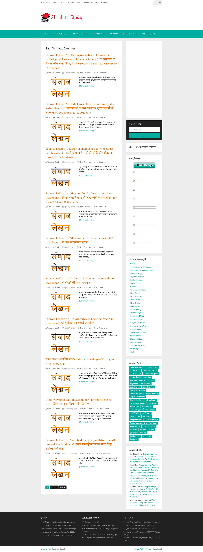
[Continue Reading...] (87, 86)
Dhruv (132, 476)
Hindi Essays (98, 34)
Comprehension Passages (140, 267)
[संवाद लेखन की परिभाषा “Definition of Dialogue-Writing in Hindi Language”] (61, 382)
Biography (134, 384)
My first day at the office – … (93, 522)
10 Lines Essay (135, 374)
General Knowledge (138, 290)
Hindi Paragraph (136, 410)
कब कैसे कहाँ (114, 34)
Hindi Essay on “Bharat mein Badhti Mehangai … (59, 529)
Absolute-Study (53, 73)
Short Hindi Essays (74, 2)
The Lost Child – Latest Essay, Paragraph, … (99, 525)
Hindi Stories (105, 2)
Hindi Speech (150, 410)
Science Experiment (138, 332)
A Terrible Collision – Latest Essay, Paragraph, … (100, 535)
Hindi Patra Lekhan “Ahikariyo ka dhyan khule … (59, 535)
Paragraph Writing (137, 316)
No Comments (101, 73)
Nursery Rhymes (136, 313)
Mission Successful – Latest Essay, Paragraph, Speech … (100, 530)
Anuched (133, 380)
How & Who (135, 306)
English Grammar (137, 277)
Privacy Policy (45, 2)
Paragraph (147, 416)
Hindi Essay (152, 403)
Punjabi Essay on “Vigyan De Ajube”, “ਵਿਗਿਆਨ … (141, 522)
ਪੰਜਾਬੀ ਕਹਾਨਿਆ (135, 436)
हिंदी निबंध (143, 430)
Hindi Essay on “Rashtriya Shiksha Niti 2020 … (58, 532)
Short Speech (135, 336)
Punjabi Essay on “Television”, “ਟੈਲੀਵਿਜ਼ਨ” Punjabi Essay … (141, 533)
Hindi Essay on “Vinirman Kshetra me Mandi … (58, 522)
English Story (135, 283)
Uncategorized (136, 342)
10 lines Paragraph (151, 374)
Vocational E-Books (138, 346)
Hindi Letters (135, 300)
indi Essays (146, 413)
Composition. (145, 384)
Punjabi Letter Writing (138, 326)
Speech (146, 426)
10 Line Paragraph (150, 371)
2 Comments (101, 207)
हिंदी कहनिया (133, 430)
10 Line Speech (136, 377)
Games (133, 287)
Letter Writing (135, 310)
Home (45, 34)
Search (144, 136)
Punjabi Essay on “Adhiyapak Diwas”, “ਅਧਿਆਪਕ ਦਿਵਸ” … (141, 539)
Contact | (149, 549)
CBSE (132, 264)
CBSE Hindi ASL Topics (90, 2)
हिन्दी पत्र (143, 433)
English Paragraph (137, 393)
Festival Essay (150, 400)
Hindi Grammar (85, 73)
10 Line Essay (135, 371)
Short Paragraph (150, 423)
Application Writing (146, 380)
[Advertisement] (144, 79)
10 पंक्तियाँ (147, 377)
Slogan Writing (136, 339)
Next (62, 487)
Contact (62, 2)
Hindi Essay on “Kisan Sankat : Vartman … (56, 525)
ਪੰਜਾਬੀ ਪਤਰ (133, 439)
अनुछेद (153, 426)
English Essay (135, 387)
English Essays (149, 34)
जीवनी (132, 352)
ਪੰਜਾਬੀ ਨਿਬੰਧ (147, 436)
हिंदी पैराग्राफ (134, 433)
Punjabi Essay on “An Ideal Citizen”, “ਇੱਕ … (139, 525)
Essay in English (136, 400)
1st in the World (136, 367)
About (55, 2)
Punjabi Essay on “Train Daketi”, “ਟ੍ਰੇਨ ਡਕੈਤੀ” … (140, 529)
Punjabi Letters (80, 34)
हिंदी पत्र (151, 430)
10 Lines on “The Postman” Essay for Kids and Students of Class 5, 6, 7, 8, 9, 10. (143, 502)
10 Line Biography (151, 367)
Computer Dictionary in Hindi (141, 270)
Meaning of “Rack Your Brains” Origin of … (98, 538)
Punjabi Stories (130, 34)
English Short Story (137, 397)
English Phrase (136, 280)
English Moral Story (137, 390)
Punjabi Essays (61, 34)
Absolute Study (46, 549)
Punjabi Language (137, 323)
